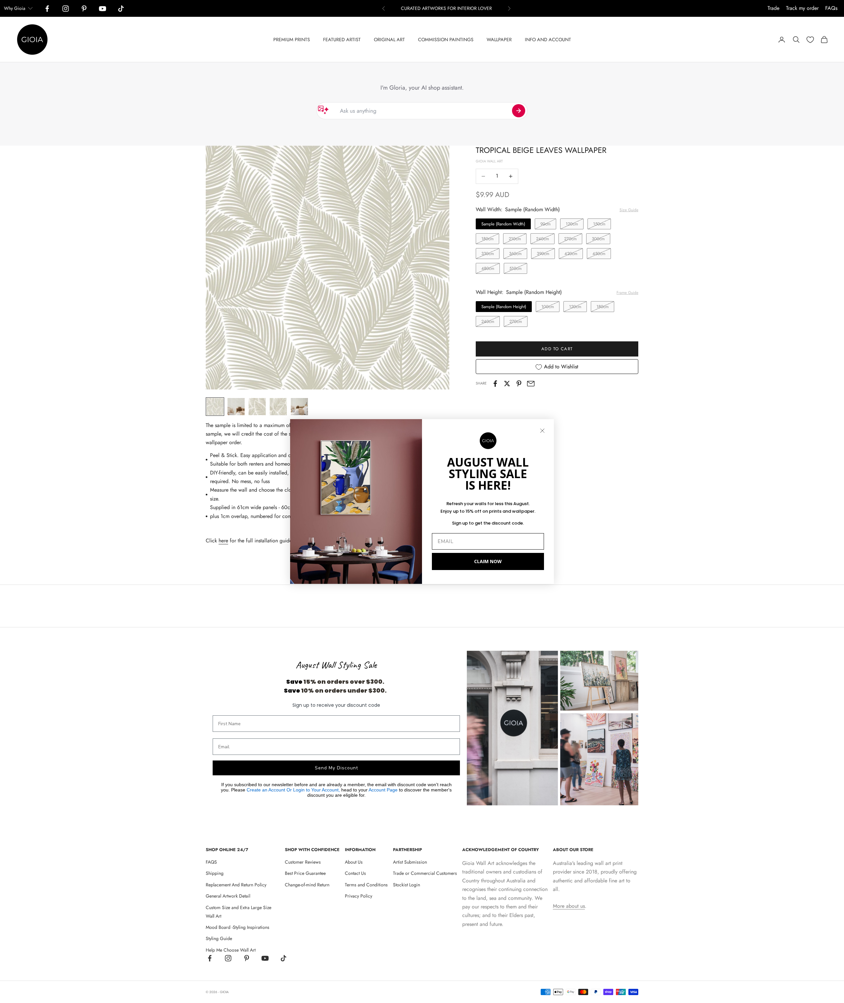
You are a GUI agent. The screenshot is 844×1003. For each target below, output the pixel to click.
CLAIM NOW (488, 561)
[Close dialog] (542, 431)
